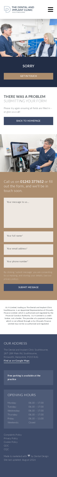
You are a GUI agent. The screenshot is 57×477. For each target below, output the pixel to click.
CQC (6, 449)
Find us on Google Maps (17, 361)
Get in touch (28, 76)
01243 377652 (32, 181)
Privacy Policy (11, 438)
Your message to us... (18, 202)
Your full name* (15, 236)
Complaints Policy (13, 435)
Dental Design (41, 456)
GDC (6, 446)
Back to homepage (28, 121)
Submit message (28, 287)
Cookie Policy (10, 442)
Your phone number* (17, 261)
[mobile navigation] (50, 10)
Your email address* (17, 249)
